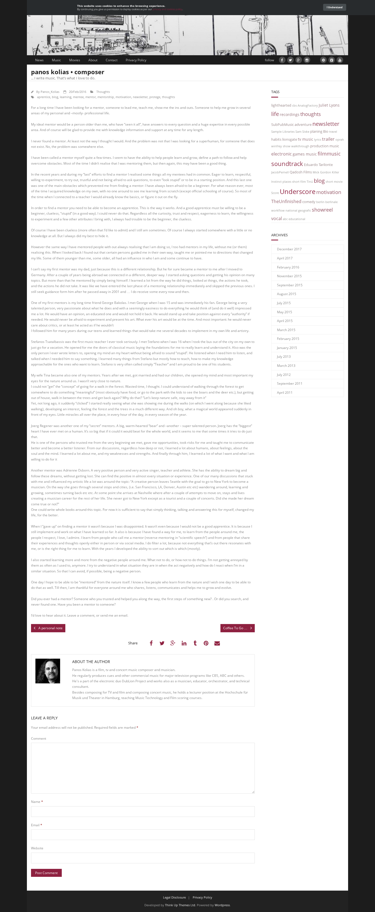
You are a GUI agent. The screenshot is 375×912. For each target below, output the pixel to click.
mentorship (105, 97)
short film (299, 182)
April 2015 (285, 320)
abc (285, 219)
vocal (276, 218)
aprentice (43, 97)
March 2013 (286, 365)
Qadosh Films (301, 172)
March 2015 (286, 330)
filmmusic (329, 153)
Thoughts (103, 92)
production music (324, 146)
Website (37, 848)
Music (56, 60)
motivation (123, 97)
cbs (294, 105)
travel (333, 132)
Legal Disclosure (174, 897)
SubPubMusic (282, 124)
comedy (308, 201)
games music (305, 154)
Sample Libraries (283, 132)
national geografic (298, 210)
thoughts (168, 97)
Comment (38, 738)
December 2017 (289, 249)
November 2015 (289, 276)
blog (55, 97)
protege (154, 97)
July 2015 (284, 303)
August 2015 (286, 294)
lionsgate (289, 139)
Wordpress (222, 905)
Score (275, 193)
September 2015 (290, 285)
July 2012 (284, 374)
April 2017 (285, 258)
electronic (281, 154)
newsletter (140, 97)
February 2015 (288, 338)
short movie (334, 182)
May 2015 (284, 312)
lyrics (317, 140)
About (92, 60)
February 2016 (288, 267)
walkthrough (300, 146)
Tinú (310, 182)
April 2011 (285, 392)
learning (65, 97)
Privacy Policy (136, 60)
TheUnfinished (286, 201)
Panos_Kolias (50, 92)
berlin (320, 202)
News (39, 60)
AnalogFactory (308, 105)
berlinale (331, 202)
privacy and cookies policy (167, 9)
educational (297, 219)
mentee (78, 97)
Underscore (297, 191)
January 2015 (287, 347)
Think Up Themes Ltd (180, 905)
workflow (278, 210)
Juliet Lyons (329, 105)
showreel (322, 209)
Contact (111, 60)
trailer (328, 139)
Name (37, 801)
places (286, 182)
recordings (290, 114)
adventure (303, 124)
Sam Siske (302, 132)
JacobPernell (280, 172)
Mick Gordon (322, 172)
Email (36, 825)
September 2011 (290, 383)
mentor (90, 97)
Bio (325, 131)
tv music (305, 139)
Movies (74, 60)
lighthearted (281, 105)
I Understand (335, 7)
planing (316, 131)
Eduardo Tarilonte (318, 164)
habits (276, 139)
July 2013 (284, 356)
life (275, 114)
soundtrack (287, 163)
